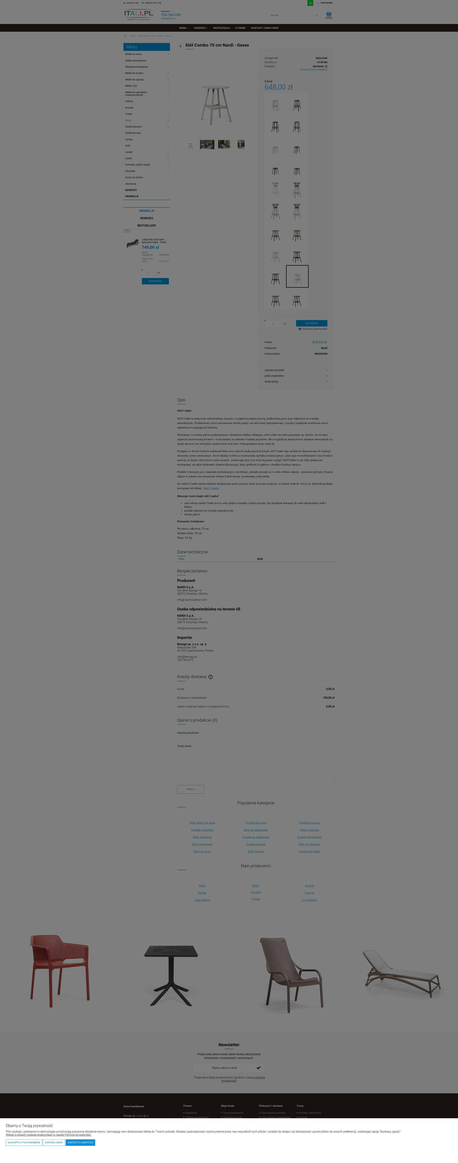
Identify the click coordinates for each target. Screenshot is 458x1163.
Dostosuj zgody (54, 1142)
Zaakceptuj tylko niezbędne (24, 1142)
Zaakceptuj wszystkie (80, 1142)
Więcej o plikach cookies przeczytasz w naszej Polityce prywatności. (49, 1134)
